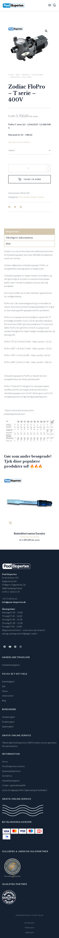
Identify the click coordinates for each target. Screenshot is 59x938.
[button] (46, 31)
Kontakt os (7, 776)
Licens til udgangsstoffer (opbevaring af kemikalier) (24, 790)
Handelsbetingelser (11, 665)
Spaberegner (8, 726)
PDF (8, 243)
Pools (17, 75)
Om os (5, 761)
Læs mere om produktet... (19, 142)
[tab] (29, 232)
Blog (4, 700)
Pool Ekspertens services (13, 766)
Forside (10, 75)
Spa (3, 686)
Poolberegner (8, 722)
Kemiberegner (8, 717)
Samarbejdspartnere (11, 771)
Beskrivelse (12, 231)
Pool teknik (26, 75)
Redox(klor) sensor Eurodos (29, 533)
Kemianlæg (24, 537)
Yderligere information (19, 237)
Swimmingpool (8, 681)
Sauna (5, 691)
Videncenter (8, 695)
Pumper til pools (37, 75)
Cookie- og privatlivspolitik (13, 785)
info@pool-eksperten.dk (14, 602)
